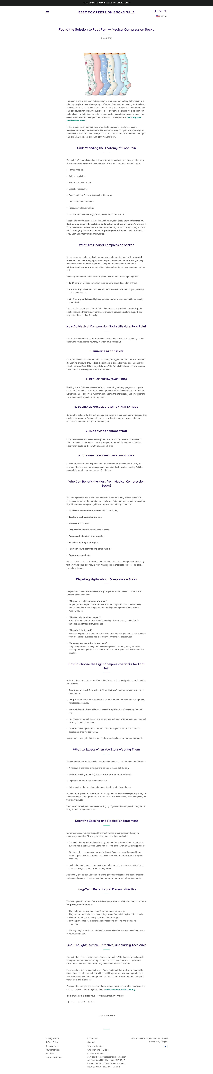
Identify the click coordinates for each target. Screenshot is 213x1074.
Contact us (92, 1038)
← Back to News (106, 1015)
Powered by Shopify (158, 1042)
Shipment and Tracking (97, 1050)
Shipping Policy (52, 1046)
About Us (49, 1054)
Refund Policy (51, 1042)
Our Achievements (53, 1057)
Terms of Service (95, 1046)
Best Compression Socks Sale (106, 12)
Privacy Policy (52, 1038)
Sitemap (91, 1042)
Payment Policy (52, 1050)
